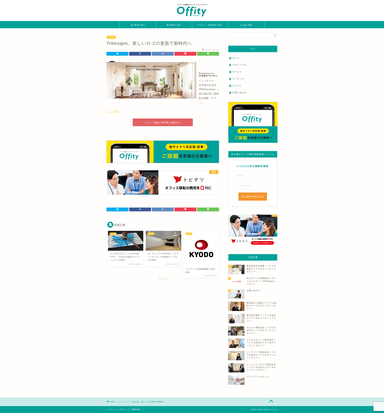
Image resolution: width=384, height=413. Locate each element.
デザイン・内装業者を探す (210, 25)
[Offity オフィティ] (192, 17)
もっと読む (112, 111)
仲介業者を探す (137, 25)
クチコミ (237, 85)
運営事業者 (136, 409)
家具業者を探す (174, 25)
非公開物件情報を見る (253, 196)
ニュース (111, 37)
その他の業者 (246, 25)
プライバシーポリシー (118, 409)
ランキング (238, 78)
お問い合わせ (239, 92)
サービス (237, 71)
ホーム (235, 58)
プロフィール (239, 65)
